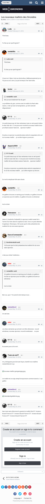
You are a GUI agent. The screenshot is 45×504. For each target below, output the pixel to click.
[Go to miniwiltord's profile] (4, 308)
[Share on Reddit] (19, 487)
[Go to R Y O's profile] (4, 117)
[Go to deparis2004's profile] (4, 147)
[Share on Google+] (9, 487)
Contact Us (27, 498)
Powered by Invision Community (22, 501)
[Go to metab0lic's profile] (4, 52)
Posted (16, 31)
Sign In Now (22, 463)
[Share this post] (41, 31)
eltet (4, 19)
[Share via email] (26, 487)
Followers (20, 471)
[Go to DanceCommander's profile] (4, 236)
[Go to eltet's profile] (4, 264)
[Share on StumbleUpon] (22, 487)
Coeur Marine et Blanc (23, 19)
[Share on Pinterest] (29, 487)
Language (17, 498)
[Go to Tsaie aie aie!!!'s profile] (4, 356)
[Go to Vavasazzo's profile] (4, 214)
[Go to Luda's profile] (4, 30)
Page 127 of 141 (22, 24)
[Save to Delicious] (16, 487)
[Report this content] (39, 31)
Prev (6, 23)
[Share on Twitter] (2, 487)
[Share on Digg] (12, 487)
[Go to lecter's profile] (4, 90)
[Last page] (42, 23)
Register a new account (22, 449)
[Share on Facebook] (6, 487)
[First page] (2, 23)
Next (37, 23)
